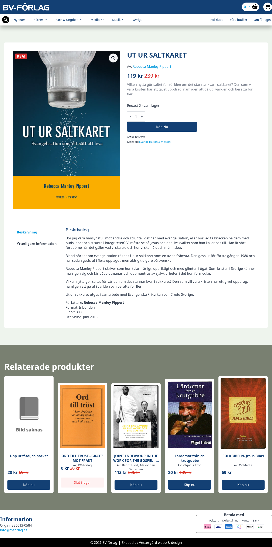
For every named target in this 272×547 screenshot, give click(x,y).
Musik (116, 20)
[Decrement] (130, 116)
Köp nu (162, 126)
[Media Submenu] (104, 19)
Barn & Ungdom (66, 20)
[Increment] (141, 116)
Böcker (38, 20)
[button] (113, 58)
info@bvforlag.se (13, 530)
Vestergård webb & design (160, 542)
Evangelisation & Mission (155, 142)
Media (95, 20)
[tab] (37, 232)
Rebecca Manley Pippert (152, 66)
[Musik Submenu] (124, 19)
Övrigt (137, 20)
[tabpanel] (162, 273)
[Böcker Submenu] (47, 19)
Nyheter (19, 20)
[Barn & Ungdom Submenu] (82, 19)
